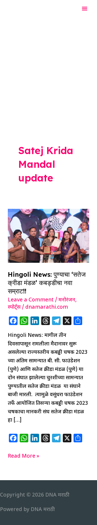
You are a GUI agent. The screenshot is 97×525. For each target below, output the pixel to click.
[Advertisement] (48, 69)
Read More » (23, 457)
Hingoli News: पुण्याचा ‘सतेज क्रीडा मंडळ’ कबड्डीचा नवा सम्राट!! (47, 282)
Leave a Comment (31, 300)
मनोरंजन (66, 300)
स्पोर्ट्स (14, 307)
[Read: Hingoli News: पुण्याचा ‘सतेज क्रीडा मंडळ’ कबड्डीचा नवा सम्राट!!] (48, 235)
